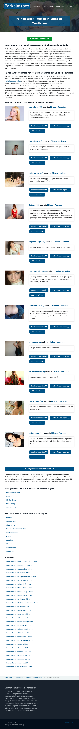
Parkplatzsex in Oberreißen (19, 625)
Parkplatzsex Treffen (13, 81)
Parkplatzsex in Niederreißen (19, 595)
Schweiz (70, 6)
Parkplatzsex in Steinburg (18, 614)
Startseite (36, 6)
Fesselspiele (11, 521)
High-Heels (10, 525)
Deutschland (48, 6)
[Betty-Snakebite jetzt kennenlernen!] (14, 278)
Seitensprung (11, 507)
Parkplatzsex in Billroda (17, 607)
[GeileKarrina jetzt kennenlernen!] (14, 179)
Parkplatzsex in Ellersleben (19, 667)
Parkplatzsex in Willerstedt (19, 610)
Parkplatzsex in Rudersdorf (19, 580)
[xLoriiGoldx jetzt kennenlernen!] (14, 113)
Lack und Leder (12, 533)
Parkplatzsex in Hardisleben (19, 569)
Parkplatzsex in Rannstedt (18, 652)
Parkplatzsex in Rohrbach (18, 655)
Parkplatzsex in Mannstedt (19, 588)
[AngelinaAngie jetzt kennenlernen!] (14, 248)
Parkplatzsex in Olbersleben (19, 640)
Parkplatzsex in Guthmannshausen (22, 603)
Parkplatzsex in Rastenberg (19, 592)
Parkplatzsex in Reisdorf (18, 648)
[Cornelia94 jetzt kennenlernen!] (14, 148)
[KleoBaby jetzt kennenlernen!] (14, 348)
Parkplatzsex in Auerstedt (18, 663)
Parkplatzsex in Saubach (18, 659)
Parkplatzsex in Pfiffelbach (19, 633)
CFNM (8, 536)
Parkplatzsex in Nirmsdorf (18, 584)
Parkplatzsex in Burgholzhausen (21, 577)
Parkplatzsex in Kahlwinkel (19, 637)
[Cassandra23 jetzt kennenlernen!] (14, 312)
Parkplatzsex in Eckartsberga (19, 622)
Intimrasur (10, 551)
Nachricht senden (38, 126)
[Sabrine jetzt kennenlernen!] (14, 211)
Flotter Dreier (11, 500)
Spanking (9, 540)
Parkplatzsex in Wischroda (18, 618)
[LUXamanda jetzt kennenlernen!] (14, 439)
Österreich (60, 6)
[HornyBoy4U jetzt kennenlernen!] (14, 408)
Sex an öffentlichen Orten (16, 529)
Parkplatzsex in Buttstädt (18, 573)
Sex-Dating (10, 504)
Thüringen (28, 678)
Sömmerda (38, 678)
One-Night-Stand (13, 492)
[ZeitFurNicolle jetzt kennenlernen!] (14, 378)
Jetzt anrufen (36, 131)
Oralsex (9, 518)
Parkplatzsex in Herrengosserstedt (21, 561)
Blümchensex (11, 544)
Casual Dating (11, 496)
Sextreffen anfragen (59, 126)
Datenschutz (69, 722)
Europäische (11, 548)
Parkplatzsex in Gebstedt (18, 599)
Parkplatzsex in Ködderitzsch (19, 629)
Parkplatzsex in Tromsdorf (19, 565)
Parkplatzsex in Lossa (17, 644)
